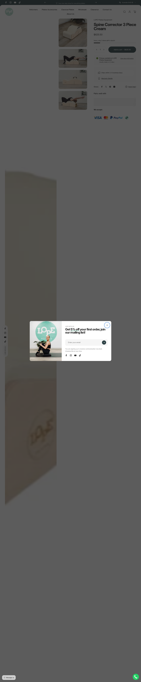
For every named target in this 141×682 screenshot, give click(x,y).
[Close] (107, 325)
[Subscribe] (104, 342)
